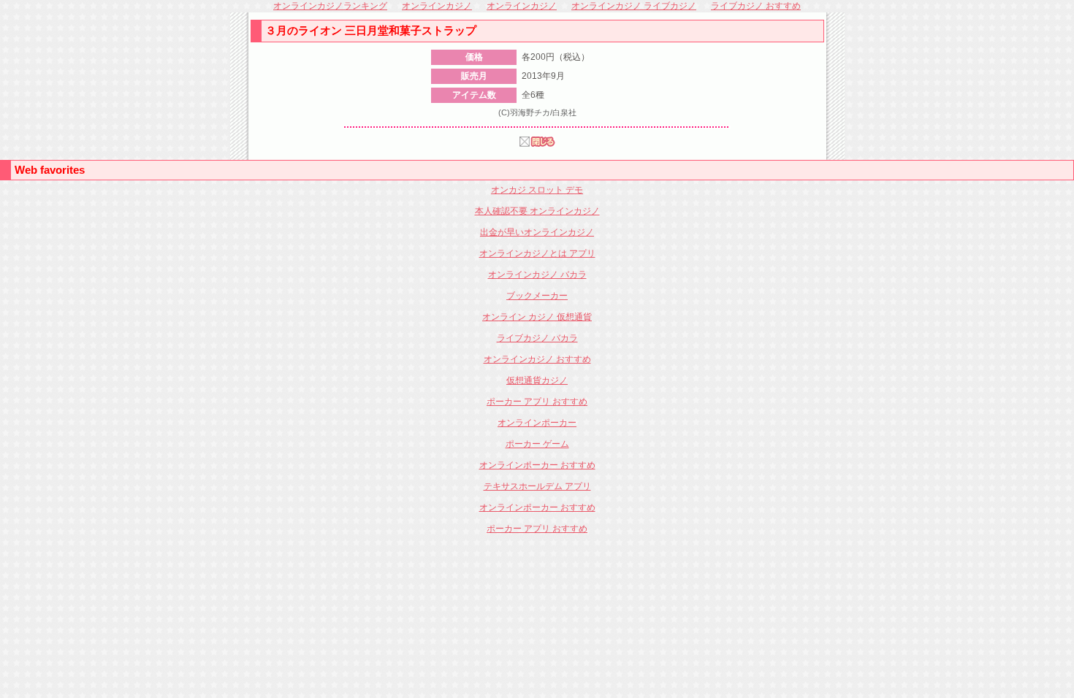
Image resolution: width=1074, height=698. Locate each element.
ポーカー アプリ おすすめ (537, 401)
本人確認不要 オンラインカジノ (537, 211)
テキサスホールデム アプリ (537, 486)
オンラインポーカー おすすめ (537, 465)
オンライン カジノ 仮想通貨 (537, 317)
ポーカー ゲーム (537, 444)
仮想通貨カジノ (537, 380)
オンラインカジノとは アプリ (537, 253)
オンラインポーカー (537, 423)
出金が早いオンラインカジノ (537, 232)
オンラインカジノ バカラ (537, 274)
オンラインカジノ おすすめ (537, 359)
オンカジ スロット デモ (537, 190)
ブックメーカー (537, 296)
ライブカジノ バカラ (537, 338)
